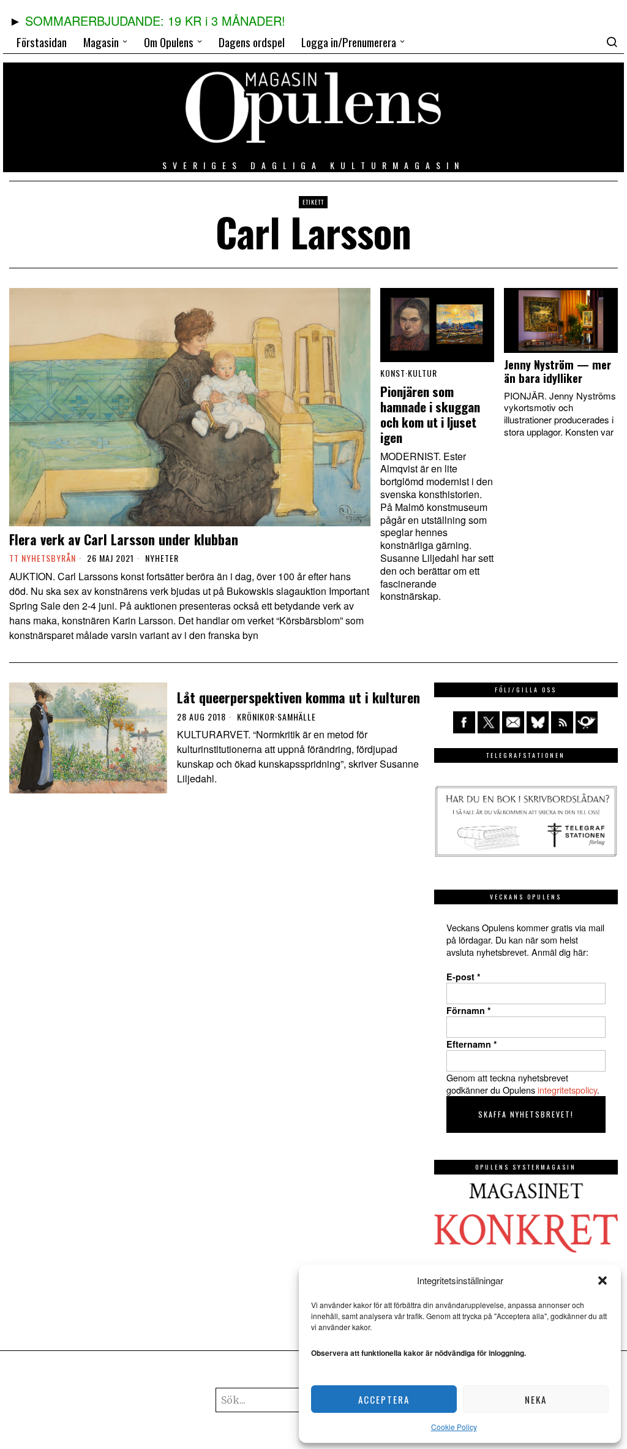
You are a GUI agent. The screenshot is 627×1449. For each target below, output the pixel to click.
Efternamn (471, 1044)
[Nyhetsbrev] (587, 722)
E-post (463, 976)
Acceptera (384, 1399)
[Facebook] (464, 722)
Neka (536, 1399)
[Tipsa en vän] (513, 722)
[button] (602, 1280)
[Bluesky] (538, 722)
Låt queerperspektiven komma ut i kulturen (298, 697)
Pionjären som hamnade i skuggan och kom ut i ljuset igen (430, 414)
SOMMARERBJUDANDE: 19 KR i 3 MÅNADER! (155, 20)
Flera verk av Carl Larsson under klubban (123, 539)
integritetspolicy (567, 1089)
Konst (392, 373)
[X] (489, 722)
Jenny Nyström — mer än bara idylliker (557, 371)
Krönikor (256, 717)
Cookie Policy (454, 1426)
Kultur (422, 373)
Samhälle (296, 717)
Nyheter (162, 558)
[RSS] (562, 722)
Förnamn (468, 1010)
